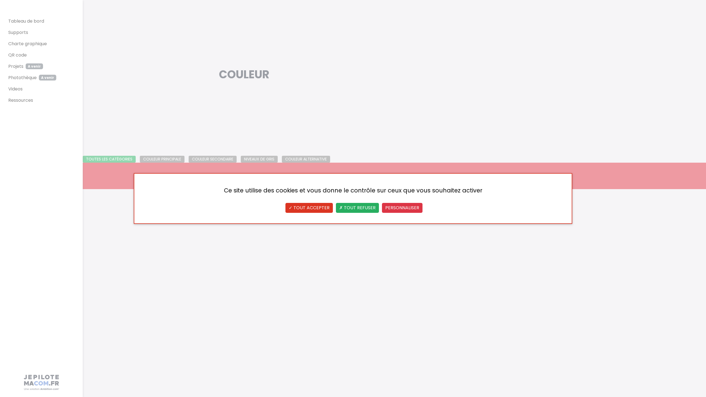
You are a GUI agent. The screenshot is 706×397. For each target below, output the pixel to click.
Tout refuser (359, 208)
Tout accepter (311, 208)
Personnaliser (402, 208)
